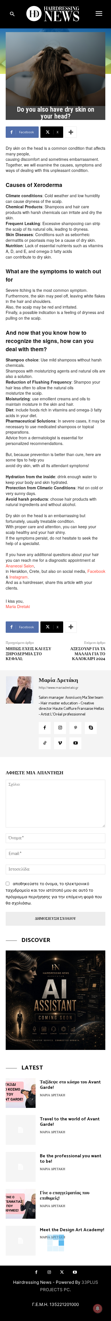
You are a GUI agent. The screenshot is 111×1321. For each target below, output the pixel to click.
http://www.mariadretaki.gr (58, 687)
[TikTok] (45, 743)
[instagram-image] (55, 1000)
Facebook (96, 571)
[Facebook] (45, 728)
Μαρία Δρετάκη (58, 680)
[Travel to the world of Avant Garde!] (21, 1130)
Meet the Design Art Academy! (72, 1230)
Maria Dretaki (18, 606)
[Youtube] (75, 743)
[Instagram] (60, 728)
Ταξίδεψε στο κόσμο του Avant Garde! (70, 1084)
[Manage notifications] (97, 1308)
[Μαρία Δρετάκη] (20, 713)
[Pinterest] (75, 728)
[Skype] (91, 728)
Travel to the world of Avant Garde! (70, 1121)
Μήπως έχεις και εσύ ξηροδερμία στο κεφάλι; (28, 654)
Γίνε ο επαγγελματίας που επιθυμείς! (64, 1195)
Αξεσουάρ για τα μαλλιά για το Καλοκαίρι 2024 (87, 654)
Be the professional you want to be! (70, 1158)
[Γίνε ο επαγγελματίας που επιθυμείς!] (21, 1204)
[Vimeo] (60, 743)
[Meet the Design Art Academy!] (21, 1241)
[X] (62, 1272)
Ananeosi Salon (20, 566)
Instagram (18, 577)
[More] (71, 132)
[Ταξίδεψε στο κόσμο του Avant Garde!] (21, 1093)
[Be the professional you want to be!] (21, 1167)
